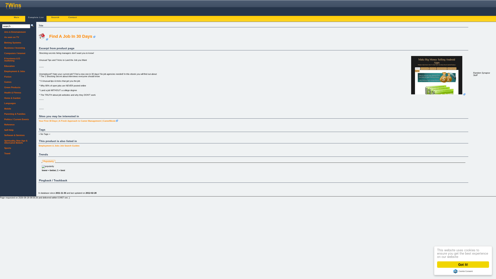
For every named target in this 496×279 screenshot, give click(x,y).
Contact (72, 17)
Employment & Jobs (49, 146)
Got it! (463, 264)
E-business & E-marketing (11, 59)
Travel (6, 153)
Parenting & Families (13, 114)
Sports (6, 148)
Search (55, 17)
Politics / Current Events (15, 119)
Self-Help (8, 130)
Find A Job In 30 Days (70, 36)
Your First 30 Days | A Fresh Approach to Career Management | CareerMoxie (77, 121)
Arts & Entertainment (14, 32)
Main (16, 17)
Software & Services (13, 135)
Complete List (36, 17)
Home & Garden (11, 98)
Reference (8, 124)
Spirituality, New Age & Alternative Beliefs (15, 142)
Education (8, 66)
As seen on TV (10, 37)
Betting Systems (11, 42)
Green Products (11, 87)
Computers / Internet (13, 53)
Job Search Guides (69, 146)
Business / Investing (13, 48)
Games (6, 82)
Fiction (6, 77)
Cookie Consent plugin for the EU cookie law (463, 271)
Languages (9, 103)
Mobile (6, 109)
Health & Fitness (11, 92)
